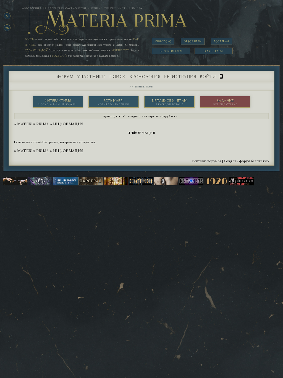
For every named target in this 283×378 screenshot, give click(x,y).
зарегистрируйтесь (162, 116)
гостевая (221, 41)
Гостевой (59, 56)
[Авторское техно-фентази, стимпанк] (241, 184)
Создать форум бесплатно (246, 161)
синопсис (163, 41)
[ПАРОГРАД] (90, 184)
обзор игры (193, 41)
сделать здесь (36, 50)
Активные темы (141, 86)
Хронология (145, 76)
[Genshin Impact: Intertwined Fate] (65, 184)
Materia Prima (33, 124)
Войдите (134, 116)
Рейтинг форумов (206, 161)
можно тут (120, 50)
